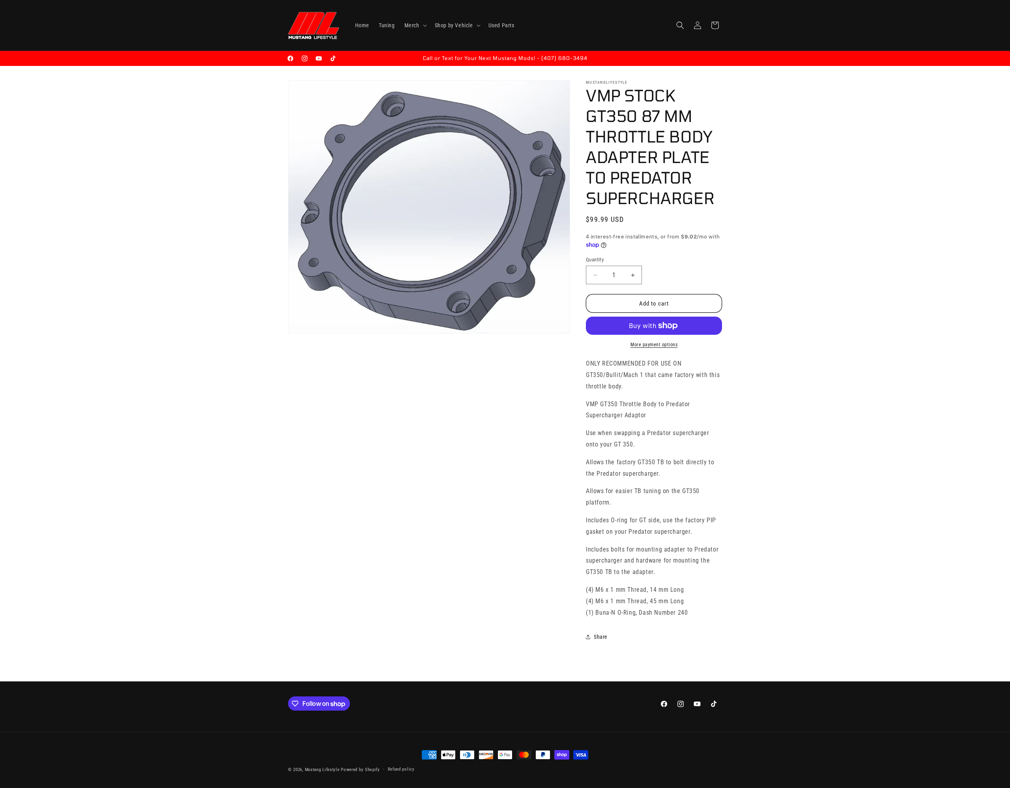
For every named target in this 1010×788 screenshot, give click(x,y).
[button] (415, 25)
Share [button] (601, 637)
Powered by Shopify (360, 769)
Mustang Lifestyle (322, 769)
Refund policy (401, 769)
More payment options (653, 344)
